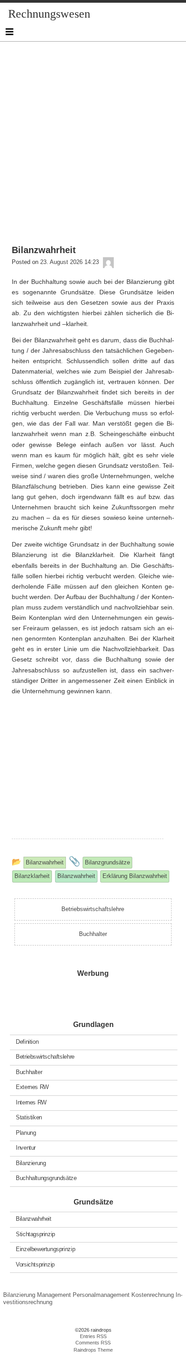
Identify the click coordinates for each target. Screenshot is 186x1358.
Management (54, 1294)
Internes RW (31, 1102)
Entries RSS (93, 1336)
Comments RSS (93, 1342)
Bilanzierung (31, 1162)
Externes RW (32, 1087)
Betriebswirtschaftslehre (45, 1056)
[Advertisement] (93, 135)
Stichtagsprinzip (35, 1233)
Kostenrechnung (152, 1294)
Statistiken (29, 1117)
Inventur (26, 1147)
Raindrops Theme (93, 1350)
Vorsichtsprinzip (35, 1264)
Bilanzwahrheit (33, 1218)
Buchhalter (29, 1071)
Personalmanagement (101, 1294)
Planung (26, 1132)
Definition (27, 1041)
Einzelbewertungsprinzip (45, 1249)
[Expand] (9, 32)
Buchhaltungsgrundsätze (46, 1178)
